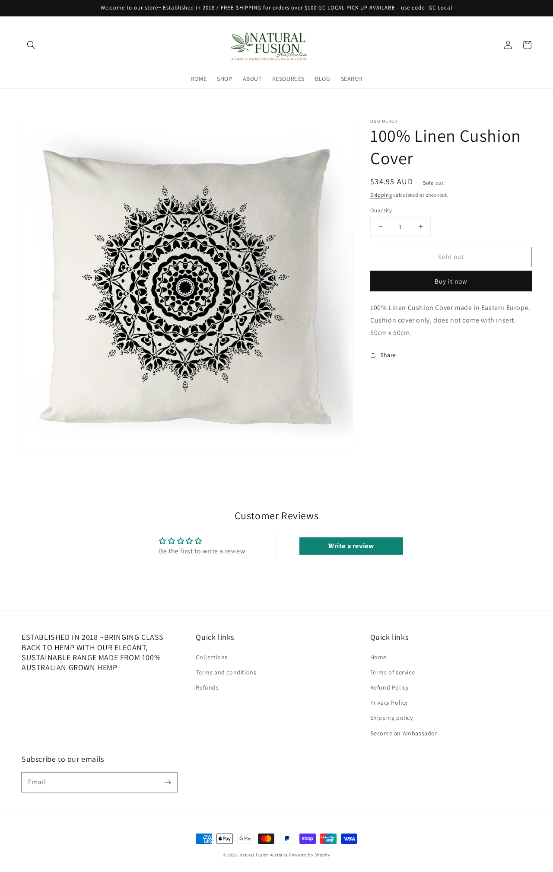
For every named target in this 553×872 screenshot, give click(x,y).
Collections (212, 657)
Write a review (351, 545)
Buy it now (451, 281)
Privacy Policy (389, 702)
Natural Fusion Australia (263, 855)
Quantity (381, 210)
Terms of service (392, 672)
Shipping (381, 195)
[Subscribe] (167, 782)
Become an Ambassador (404, 733)
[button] (31, 44)
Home (378, 657)
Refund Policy (389, 687)
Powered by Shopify (310, 855)
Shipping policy (391, 718)
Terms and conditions (226, 672)
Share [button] (388, 355)
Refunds (207, 687)
